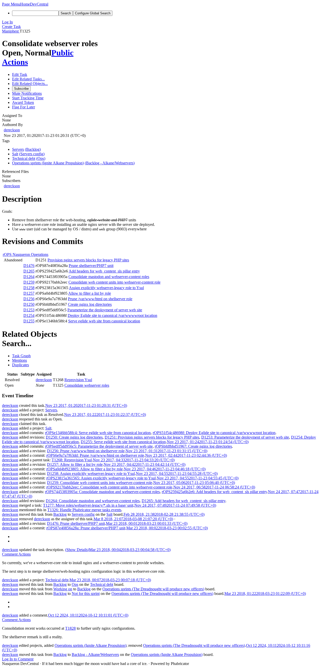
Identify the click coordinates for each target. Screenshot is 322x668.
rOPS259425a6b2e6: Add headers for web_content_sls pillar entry (214, 492)
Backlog (60, 514)
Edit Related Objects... (30, 83)
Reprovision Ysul (78, 380)
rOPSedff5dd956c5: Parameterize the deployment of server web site (99, 446)
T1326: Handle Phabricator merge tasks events (84, 510)
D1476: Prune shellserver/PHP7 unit (76, 523)
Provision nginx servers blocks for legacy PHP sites (88, 260)
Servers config (83, 514)
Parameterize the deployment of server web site (104, 310)
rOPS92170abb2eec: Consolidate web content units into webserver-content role (109, 487)
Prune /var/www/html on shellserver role (100, 299)
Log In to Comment (17, 659)
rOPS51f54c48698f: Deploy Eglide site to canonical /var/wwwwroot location (214, 433)
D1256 (28, 299)
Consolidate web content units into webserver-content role (114, 282)
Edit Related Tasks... (28, 79)
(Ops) (40, 158)
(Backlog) (33, 149)
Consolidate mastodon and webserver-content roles (108, 277)
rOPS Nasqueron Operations (25, 254)
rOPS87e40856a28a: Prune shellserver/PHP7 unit (85, 528)
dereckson (12, 130)
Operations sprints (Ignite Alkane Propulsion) (90, 645)
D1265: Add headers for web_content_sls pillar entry (183, 501)
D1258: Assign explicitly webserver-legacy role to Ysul (91, 473)
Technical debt (56, 580)
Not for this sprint (86, 593)
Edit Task (19, 74)
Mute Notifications (27, 93)
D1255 (28, 321)
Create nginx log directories (90, 304)
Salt (48, 428)
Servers (51, 410)
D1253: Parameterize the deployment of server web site (245, 437)
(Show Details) (77, 550)
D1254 (28, 315)
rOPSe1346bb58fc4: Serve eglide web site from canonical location (98, 433)
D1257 (28, 293)
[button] (11, 4)
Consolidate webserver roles (86, 385)
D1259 (28, 282)
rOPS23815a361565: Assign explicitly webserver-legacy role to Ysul (101, 478)
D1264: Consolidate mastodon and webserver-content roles (93, 501)
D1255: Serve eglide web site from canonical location (123, 442)
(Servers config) (32, 154)
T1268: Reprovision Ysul (72, 460)
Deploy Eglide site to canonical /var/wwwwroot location (112, 315)
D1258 (28, 288)
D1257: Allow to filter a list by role (75, 464)
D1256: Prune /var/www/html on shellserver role (86, 451)
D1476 (28, 265)
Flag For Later (23, 107)
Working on (62, 589)
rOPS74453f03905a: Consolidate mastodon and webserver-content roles (102, 492)
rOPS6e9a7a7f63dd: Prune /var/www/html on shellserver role (95, 455)
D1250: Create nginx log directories (74, 437)
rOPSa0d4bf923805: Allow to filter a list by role (84, 469)
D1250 (28, 304)
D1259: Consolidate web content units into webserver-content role (99, 482)
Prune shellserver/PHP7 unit (91, 265)
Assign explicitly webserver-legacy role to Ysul (106, 288)
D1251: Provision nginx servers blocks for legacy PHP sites (152, 437)
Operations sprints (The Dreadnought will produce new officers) (153, 589)
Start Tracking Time (28, 98)
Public (62, 52)
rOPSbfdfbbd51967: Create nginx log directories (193, 446)
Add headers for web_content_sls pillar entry (104, 271)
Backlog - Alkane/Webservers (95, 654)
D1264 (28, 277)
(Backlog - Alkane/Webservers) (110, 163)
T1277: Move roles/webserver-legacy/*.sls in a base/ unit (88, 505)
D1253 (28, 310)
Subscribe (21, 88)
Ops (75, 584)
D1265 (28, 271)
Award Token (23, 102)
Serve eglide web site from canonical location (104, 321)
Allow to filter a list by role (89, 293)
